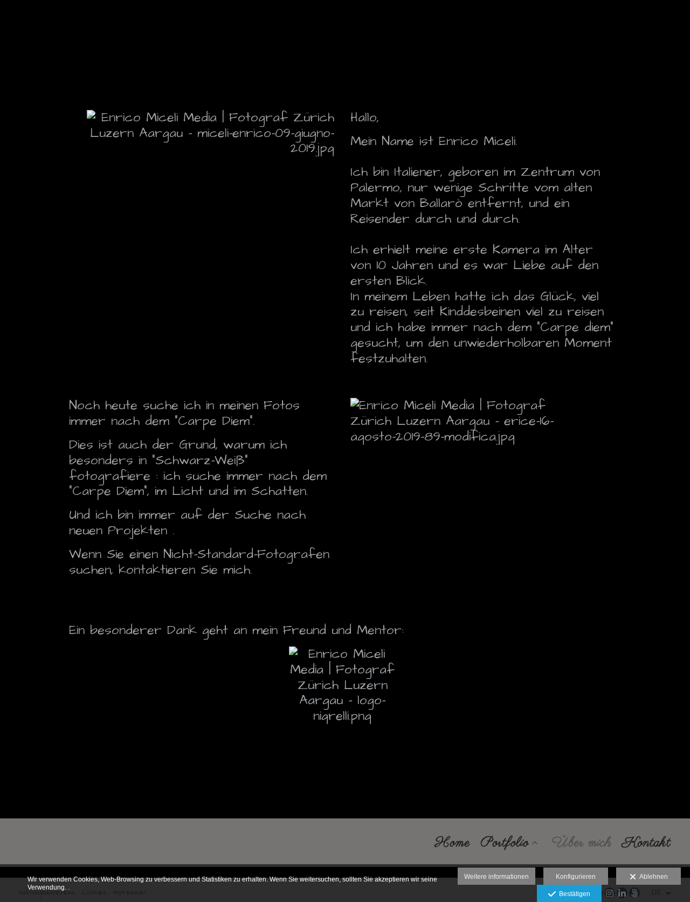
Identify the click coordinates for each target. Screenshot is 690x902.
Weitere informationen (496, 876)
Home (452, 843)
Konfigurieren (576, 876)
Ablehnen (652, 876)
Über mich (581, 843)
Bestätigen (573, 894)
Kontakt (646, 843)
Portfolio (505, 843)
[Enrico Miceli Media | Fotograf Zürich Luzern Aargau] (9, 23)
